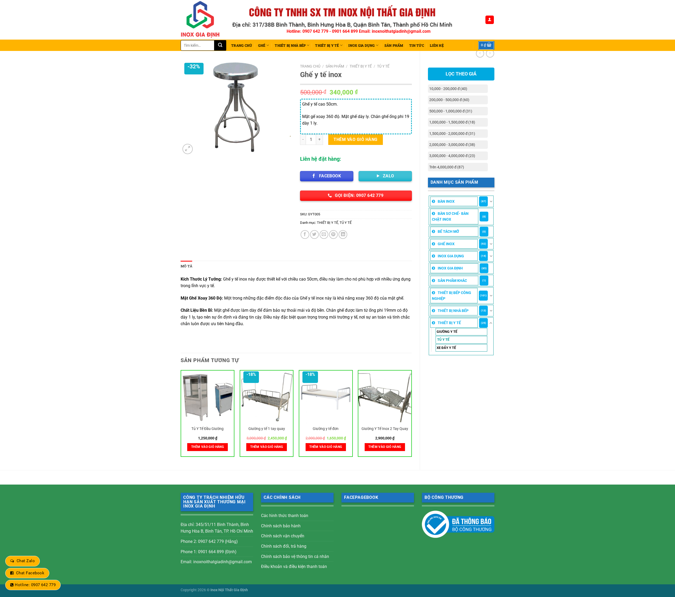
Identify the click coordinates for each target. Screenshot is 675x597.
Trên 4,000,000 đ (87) (446, 167)
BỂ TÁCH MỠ (448, 231)
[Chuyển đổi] (491, 201)
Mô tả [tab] (186, 266)
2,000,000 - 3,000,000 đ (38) (452, 145)
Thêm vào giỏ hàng (355, 139)
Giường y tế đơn (326, 429)
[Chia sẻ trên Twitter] (314, 234)
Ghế (262, 45)
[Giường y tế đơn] (325, 397)
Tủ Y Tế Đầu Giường (207, 429)
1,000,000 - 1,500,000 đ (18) (452, 122)
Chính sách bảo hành (281, 525)
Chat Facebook (30, 573)
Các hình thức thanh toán (284, 515)
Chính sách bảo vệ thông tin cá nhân (295, 556)
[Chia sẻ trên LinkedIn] (343, 234)
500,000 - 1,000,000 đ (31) (450, 111)
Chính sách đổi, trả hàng (283, 546)
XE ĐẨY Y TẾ (446, 348)
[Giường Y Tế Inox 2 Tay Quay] (384, 397)
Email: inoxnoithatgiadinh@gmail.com (216, 561)
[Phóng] (187, 149)
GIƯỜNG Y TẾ (447, 332)
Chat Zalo (26, 560)
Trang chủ (241, 45)
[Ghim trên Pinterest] (333, 234)
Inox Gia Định (450, 268)
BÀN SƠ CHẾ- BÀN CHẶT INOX (450, 216)
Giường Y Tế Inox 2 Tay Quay (384, 429)
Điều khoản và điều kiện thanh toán (294, 566)
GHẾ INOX (446, 244)
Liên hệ (437, 45)
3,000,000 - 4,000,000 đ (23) (452, 156)
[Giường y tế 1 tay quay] (266, 397)
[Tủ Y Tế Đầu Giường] (207, 397)
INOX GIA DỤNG (361, 45)
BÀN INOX (446, 201)
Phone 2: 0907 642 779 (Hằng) (209, 541)
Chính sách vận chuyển (282, 535)
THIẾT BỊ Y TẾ (327, 45)
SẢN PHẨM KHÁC (452, 280)
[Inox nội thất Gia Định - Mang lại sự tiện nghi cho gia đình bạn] (202, 20)
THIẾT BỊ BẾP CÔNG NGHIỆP (451, 296)
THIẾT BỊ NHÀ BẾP (290, 45)
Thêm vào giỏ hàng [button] (207, 447)
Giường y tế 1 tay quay (266, 429)
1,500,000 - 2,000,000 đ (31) (452, 133)
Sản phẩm (393, 45)
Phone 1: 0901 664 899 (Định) (209, 551)
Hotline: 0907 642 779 (35, 584)
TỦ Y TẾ (443, 340)
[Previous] (181, 415)
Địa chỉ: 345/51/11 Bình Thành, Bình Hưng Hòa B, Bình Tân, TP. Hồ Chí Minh (217, 528)
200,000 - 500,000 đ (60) (449, 100)
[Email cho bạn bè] (324, 234)
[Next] (412, 415)
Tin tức (416, 45)
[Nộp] (220, 45)
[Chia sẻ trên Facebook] (305, 234)
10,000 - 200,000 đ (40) (448, 89)
